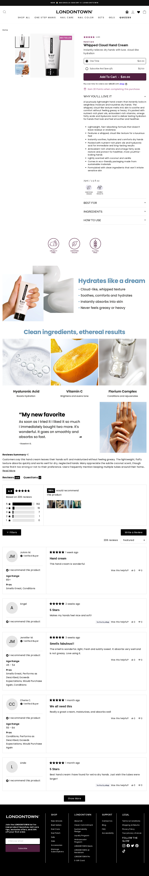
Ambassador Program (80, 840)
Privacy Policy (128, 829)
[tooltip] (27, 455)
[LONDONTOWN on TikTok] (123, 851)
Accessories (56, 845)
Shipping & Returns (131, 825)
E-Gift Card (79, 860)
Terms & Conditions (131, 821)
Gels (112, 17)
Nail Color (86, 17)
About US (78, 821)
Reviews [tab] (11, 478)
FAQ (104, 829)
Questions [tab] (32, 478)
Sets (101, 17)
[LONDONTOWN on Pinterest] (137, 845)
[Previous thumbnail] (22, 35)
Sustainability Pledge (80, 830)
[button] (126, 11)
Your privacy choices (132, 833)
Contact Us (107, 821)
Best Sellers (56, 825)
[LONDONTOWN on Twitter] (132, 845)
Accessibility (108, 833)
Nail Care (67, 17)
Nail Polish (55, 833)
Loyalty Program (81, 835)
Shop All (24, 17)
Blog (104, 825)
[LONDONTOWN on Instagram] (123, 845)
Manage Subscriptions (57, 850)
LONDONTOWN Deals (83, 846)
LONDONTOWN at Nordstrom (81, 851)
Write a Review (136, 533)
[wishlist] (139, 11)
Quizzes (125, 17)
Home (5, 30)
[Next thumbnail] (22, 76)
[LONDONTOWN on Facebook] (128, 845)
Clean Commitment (83, 825)
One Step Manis (45, 17)
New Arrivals (56, 821)
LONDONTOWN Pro (82, 856)
